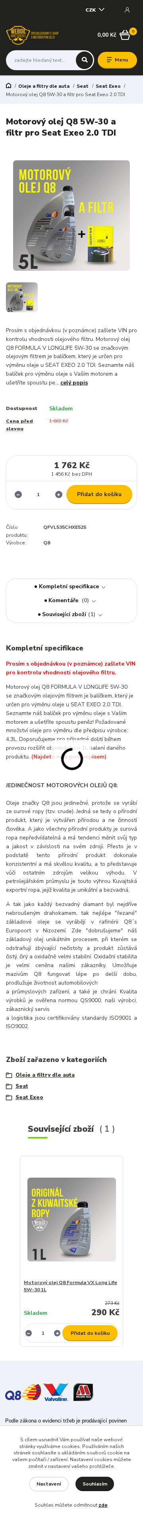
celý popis (74, 382)
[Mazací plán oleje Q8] (23, 1391)
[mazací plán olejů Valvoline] (56, 1391)
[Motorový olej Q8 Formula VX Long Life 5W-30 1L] (71, 1219)
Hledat (84, 60)
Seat (83, 86)
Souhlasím (95, 1484)
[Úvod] (32, 35)
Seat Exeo (108, 86)
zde (103, 1505)
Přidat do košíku (99, 494)
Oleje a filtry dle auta (44, 86)
